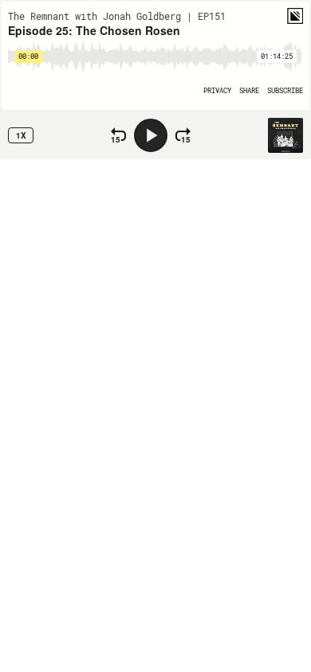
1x (21, 135)
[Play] (150, 135)
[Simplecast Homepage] (295, 16)
